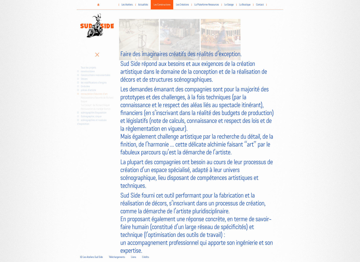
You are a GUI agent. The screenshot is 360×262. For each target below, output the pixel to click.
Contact (260, 4)
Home (98, 4)
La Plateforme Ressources (206, 4)
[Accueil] (97, 25)
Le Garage (229, 4)
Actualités (143, 4)
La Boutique (244, 4)
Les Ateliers (127, 4)
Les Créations (182, 4)
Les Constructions (162, 4)
